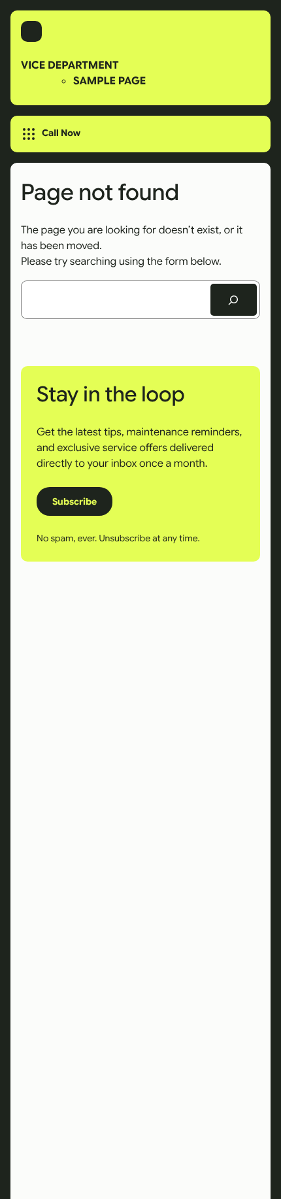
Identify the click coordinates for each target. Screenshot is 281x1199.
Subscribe (74, 501)
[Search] (233, 300)
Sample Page (109, 81)
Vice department (69, 65)
